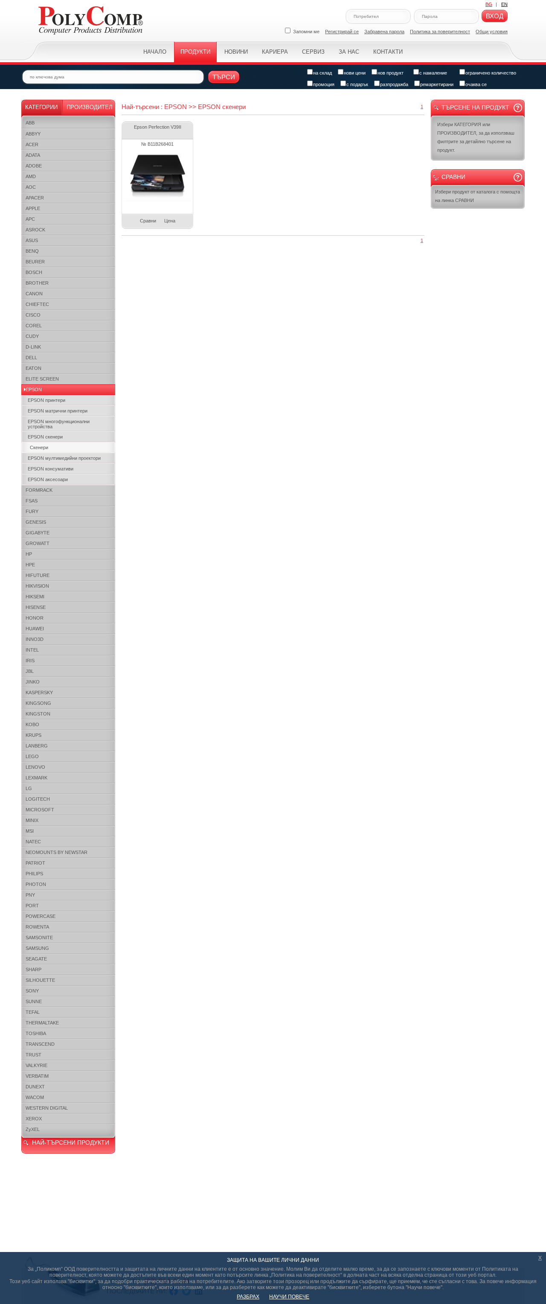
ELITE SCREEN (42, 378)
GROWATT (37, 543)
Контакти (388, 52)
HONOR (35, 617)
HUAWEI (35, 628)
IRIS (30, 660)
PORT (32, 905)
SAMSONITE (39, 937)
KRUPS (33, 735)
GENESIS (36, 522)
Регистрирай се (342, 31)
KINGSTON (38, 713)
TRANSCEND (40, 1044)
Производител (90, 107)
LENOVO (35, 767)
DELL (31, 357)
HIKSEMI (35, 596)
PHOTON (36, 884)
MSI (30, 831)
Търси (223, 77)
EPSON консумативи (50, 468)
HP (29, 554)
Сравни (148, 220)
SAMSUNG (37, 948)
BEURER (35, 261)
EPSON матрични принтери (57, 410)
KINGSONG (38, 703)
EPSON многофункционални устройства (59, 424)
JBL (30, 671)
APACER (35, 197)
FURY (32, 511)
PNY (30, 894)
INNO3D (35, 639)
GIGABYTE (37, 532)
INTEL (32, 649)
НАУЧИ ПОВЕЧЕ (289, 1297)
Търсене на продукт (475, 107)
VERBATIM (37, 1076)
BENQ (32, 251)
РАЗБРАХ (248, 1297)
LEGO (32, 756)
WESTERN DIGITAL (47, 1108)
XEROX (34, 1118)
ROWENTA (37, 926)
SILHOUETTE (40, 980)
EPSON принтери (46, 400)
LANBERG (37, 745)
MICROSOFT (40, 809)
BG (488, 4)
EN (504, 4)
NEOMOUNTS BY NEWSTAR (56, 852)
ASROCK (35, 229)
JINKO (33, 681)
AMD (31, 176)
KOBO (32, 724)
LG (29, 788)
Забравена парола (384, 31)
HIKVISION (37, 586)
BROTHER (37, 283)
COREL (34, 325)
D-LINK (33, 346)
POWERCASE (40, 916)
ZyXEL (33, 1129)
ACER (32, 144)
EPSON (34, 389)
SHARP (33, 969)
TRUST (33, 1054)
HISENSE (36, 607)
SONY (32, 990)
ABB (30, 122)
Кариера (275, 52)
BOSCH (34, 272)
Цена (169, 220)
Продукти (195, 52)
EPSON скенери (45, 436)
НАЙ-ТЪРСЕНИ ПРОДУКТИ (70, 1142)
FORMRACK (39, 490)
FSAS (32, 500)
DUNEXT (35, 1086)
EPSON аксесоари (48, 479)
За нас (349, 52)
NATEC (33, 841)
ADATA (33, 155)
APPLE (33, 208)
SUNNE (34, 1001)
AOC (31, 187)
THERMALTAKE (42, 1022)
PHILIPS (34, 873)
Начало (154, 52)
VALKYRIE (36, 1065)
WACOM (35, 1097)
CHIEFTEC (37, 304)
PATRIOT (35, 862)
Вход (494, 16)
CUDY (32, 336)
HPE (30, 564)
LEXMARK (36, 777)
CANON (34, 293)
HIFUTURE (37, 575)
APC (30, 219)
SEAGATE (36, 958)
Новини (236, 52)
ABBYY (33, 133)
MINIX (32, 820)
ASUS (32, 240)
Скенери (39, 447)
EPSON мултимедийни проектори (64, 458)
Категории (41, 107)
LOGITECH (38, 799)
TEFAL (33, 1012)
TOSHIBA (36, 1033)
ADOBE (34, 165)
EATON (33, 368)
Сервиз (313, 52)
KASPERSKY (39, 692)
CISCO (33, 314)
